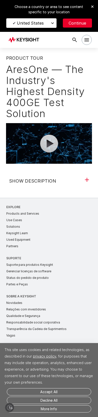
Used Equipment (18, 239)
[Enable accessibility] (9, 407)
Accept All (49, 392)
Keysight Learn (17, 233)
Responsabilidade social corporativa (33, 322)
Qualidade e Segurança (23, 316)
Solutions (13, 226)
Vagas (10, 335)
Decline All (49, 400)
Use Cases (14, 220)
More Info (49, 409)
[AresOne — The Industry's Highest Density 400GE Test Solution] (49, 147)
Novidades (14, 303)
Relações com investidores (26, 309)
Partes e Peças (17, 284)
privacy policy (44, 356)
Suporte (13, 258)
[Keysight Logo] (25, 40)
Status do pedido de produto (27, 278)
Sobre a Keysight (21, 296)
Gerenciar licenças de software (28, 271)
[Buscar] (75, 40)
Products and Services (22, 213)
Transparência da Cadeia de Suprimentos (36, 329)
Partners (12, 246)
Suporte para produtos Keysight (29, 265)
